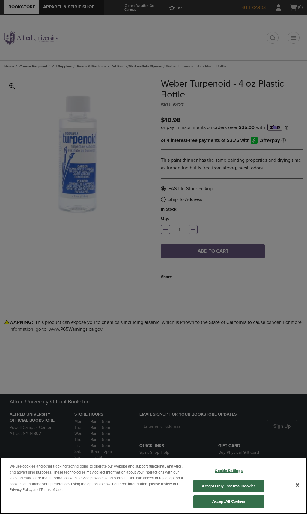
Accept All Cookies (228, 501)
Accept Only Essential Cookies (228, 486)
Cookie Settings (229, 470)
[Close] (297, 485)
